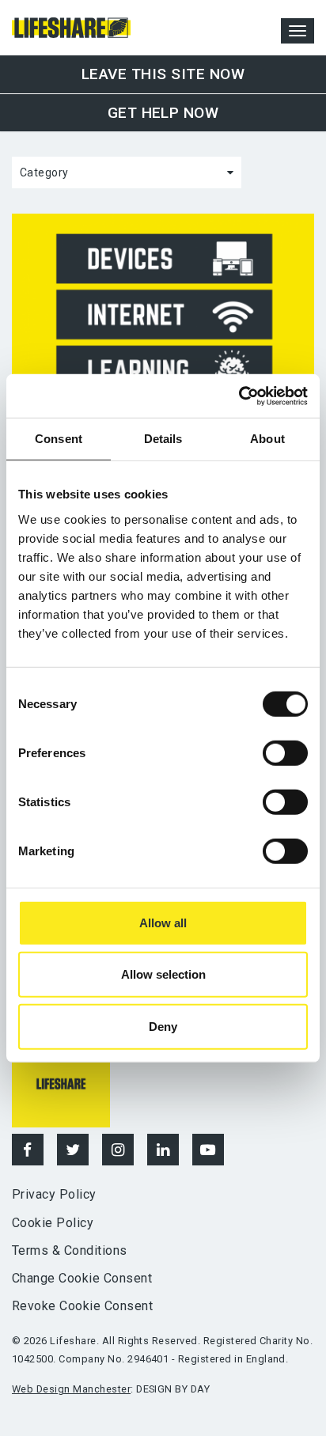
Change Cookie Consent (82, 1278)
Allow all (163, 923)
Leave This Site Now (163, 74)
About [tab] (267, 438)
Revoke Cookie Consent (82, 1305)
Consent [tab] (58, 438)
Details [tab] (163, 438)
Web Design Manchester (71, 1389)
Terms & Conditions (69, 1250)
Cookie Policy (52, 1222)
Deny (163, 1026)
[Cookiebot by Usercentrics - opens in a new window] (238, 395)
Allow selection (163, 974)
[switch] (285, 753)
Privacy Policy (54, 1194)
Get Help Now (163, 113)
